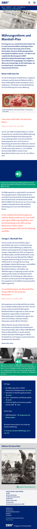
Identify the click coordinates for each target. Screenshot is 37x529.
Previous (4, 467)
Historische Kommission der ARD (15, 504)
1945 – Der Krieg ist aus (19, 7)
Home (3, 7)
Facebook (9, 515)
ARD (8, 493)
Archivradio (10, 502)
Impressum (9, 508)
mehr (30, 390)
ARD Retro (10, 499)
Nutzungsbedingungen (12, 512)
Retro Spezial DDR (12, 500)
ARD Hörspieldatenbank (13, 497)
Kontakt (8, 513)
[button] (34, 2)
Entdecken (9, 7)
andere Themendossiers (27, 487)
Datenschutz (9, 510)
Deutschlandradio (12, 495)
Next (33, 467)
